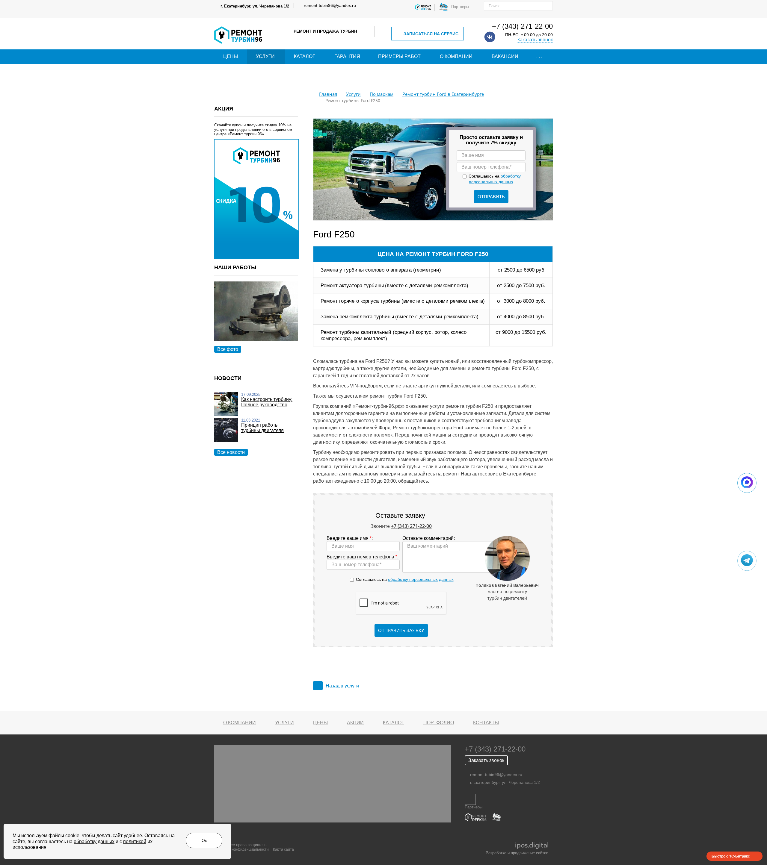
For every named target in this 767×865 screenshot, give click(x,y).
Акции (355, 722)
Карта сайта (283, 849)
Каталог (304, 56)
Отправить (491, 196)
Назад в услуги (342, 685)
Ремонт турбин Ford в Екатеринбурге (443, 94)
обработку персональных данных (421, 579)
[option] (256, 317)
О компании (456, 56)
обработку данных (94, 841)
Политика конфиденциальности (241, 849)
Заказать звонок (535, 39)
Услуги (265, 56)
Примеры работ (399, 56)
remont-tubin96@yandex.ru (330, 5)
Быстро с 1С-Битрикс (731, 856)
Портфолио (438, 722)
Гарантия (347, 56)
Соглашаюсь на (405, 579)
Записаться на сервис (431, 33)
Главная (328, 94)
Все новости (231, 452)
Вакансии (505, 56)
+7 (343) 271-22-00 (522, 26)
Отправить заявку (401, 630)
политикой (134, 841)
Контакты (486, 722)
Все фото (227, 349)
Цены (230, 56)
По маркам (381, 94)
